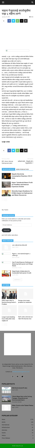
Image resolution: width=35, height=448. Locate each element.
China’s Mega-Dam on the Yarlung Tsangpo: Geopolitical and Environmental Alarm (22, 398)
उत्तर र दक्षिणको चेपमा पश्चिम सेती (19, 245)
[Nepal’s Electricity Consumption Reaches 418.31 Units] (6, 176)
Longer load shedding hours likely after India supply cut (8, 318)
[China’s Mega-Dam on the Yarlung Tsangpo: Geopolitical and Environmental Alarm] (6, 399)
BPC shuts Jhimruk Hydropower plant (7, 162)
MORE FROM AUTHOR (22, 169)
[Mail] (17, 376)
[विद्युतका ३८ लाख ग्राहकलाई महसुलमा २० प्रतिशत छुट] (6, 256)
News (3, 178)
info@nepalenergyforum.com (20, 371)
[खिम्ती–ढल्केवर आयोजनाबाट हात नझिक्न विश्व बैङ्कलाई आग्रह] (25, 310)
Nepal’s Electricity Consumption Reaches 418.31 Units (22, 176)
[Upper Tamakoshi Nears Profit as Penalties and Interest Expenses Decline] (6, 185)
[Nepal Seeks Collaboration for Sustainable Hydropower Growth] (6, 273)
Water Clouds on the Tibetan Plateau (22, 405)
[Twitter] (22, 376)
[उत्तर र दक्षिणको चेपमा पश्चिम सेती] (6, 247)
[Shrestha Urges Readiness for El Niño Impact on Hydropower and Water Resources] (6, 193)
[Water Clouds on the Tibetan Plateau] (6, 408)
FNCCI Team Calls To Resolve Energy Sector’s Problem (9, 302)
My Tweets (5, 210)
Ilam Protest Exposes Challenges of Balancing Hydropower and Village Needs (22, 264)
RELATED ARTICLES (8, 169)
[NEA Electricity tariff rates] (6, 390)
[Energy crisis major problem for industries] (25, 294)
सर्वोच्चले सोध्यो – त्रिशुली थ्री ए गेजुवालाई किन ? (25, 162)
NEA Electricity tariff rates (19, 388)
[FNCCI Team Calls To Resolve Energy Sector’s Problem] (9, 294)
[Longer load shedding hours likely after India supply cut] (9, 310)
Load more (17, 279)
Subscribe (6, 230)
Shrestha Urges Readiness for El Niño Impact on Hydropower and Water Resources (22, 193)
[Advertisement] (17, 36)
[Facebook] (12, 376)
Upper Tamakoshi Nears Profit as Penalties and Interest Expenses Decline (22, 184)
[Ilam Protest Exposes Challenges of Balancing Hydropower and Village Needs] (6, 264)
